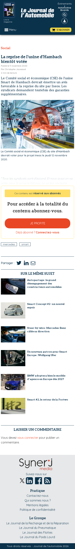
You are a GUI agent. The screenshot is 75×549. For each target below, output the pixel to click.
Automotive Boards (64, 9)
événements (65, 3)
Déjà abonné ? (37, 232)
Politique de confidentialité (37, 509)
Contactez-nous (37, 495)
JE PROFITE (37, 223)
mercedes (9, 244)
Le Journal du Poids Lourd (37, 537)
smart (25, 244)
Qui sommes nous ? (38, 500)
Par (13, 69)
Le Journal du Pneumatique (37, 528)
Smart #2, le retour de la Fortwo (47, 399)
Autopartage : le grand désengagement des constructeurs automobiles (44, 284)
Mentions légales (37, 505)
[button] (60, 30)
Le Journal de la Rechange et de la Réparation (37, 523)
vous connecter (27, 437)
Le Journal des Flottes (37, 532)
